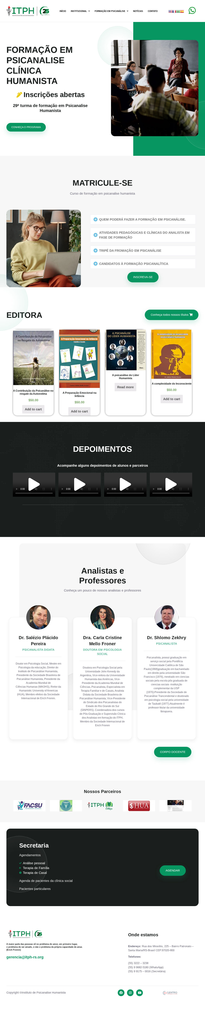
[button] (143, 219)
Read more (125, 387)
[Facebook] (121, 992)
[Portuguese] (178, 11)
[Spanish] (182, 11)
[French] (174, 11)
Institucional (79, 11)
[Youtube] (139, 992)
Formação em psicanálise (110, 11)
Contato (153, 11)
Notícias (138, 11)
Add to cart (33, 409)
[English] (170, 11)
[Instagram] (130, 992)
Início (63, 11)
